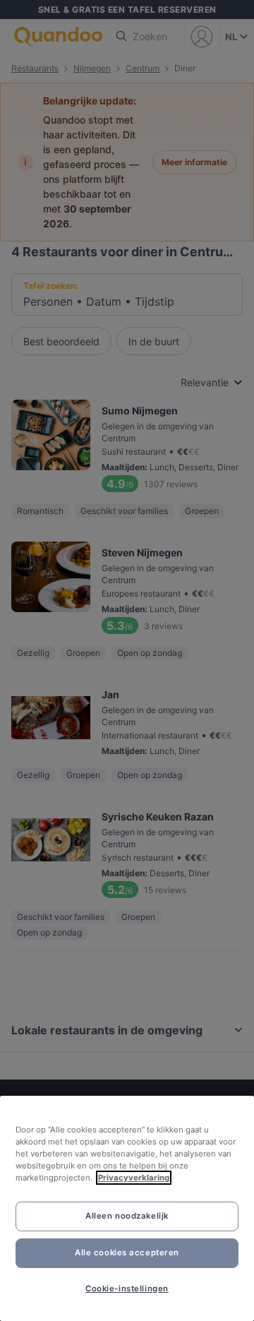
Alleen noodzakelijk (127, 1216)
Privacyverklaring (133, 1178)
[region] (127, 1208)
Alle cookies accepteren (127, 1252)
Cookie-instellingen (127, 1288)
